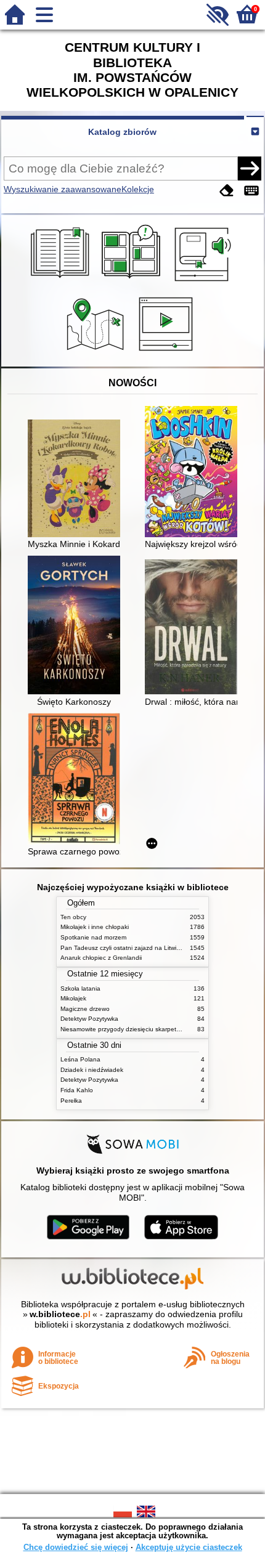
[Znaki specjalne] (251, 190)
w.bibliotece (60, 1314)
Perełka (71, 1100)
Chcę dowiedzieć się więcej (75, 1547)
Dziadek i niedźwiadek (91, 1069)
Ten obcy (73, 917)
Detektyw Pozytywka (89, 1018)
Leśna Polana (80, 1059)
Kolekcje (137, 189)
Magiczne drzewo (85, 1008)
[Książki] (62, 283)
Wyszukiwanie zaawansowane (62, 189)
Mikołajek (73, 998)
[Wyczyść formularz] (227, 190)
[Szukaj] (249, 168)
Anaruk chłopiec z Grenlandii (101, 957)
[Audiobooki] (204, 283)
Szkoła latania (80, 988)
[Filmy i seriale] (168, 352)
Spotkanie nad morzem (93, 937)
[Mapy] (97, 352)
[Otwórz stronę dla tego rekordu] (77, 479)
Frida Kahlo (76, 1090)
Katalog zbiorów (122, 132)
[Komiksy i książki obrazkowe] (133, 283)
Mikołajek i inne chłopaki (94, 926)
